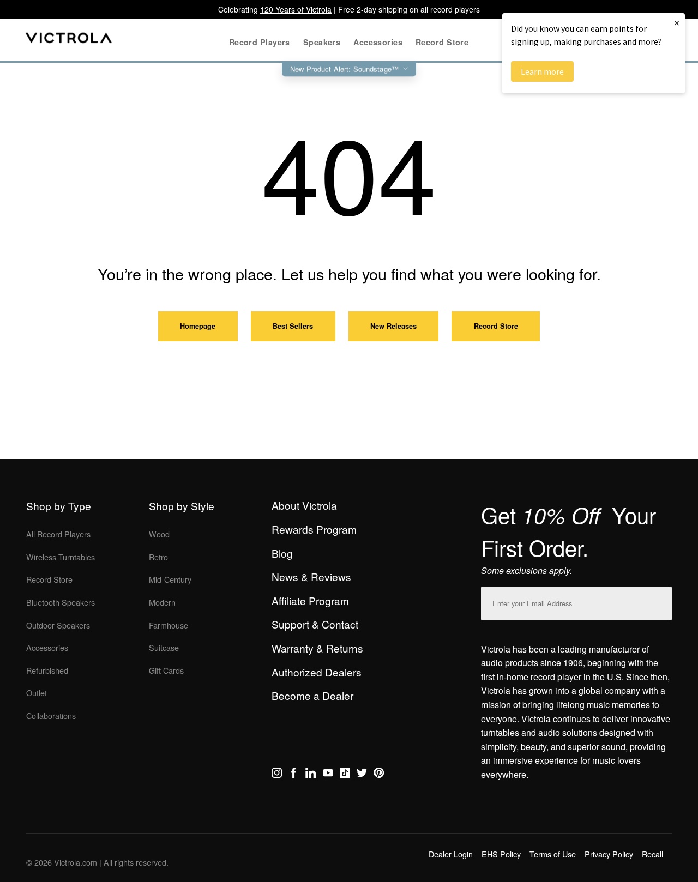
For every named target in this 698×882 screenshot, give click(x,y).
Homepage (197, 326)
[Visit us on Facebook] (293, 775)
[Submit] (661, 601)
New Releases (393, 326)
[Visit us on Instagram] (277, 775)
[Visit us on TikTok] (345, 775)
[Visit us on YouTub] (328, 775)
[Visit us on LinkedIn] (310, 775)
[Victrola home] (69, 40)
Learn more (542, 71)
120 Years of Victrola (296, 9)
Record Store (496, 326)
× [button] (676, 22)
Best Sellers (293, 326)
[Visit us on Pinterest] (379, 775)
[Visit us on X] (362, 775)
